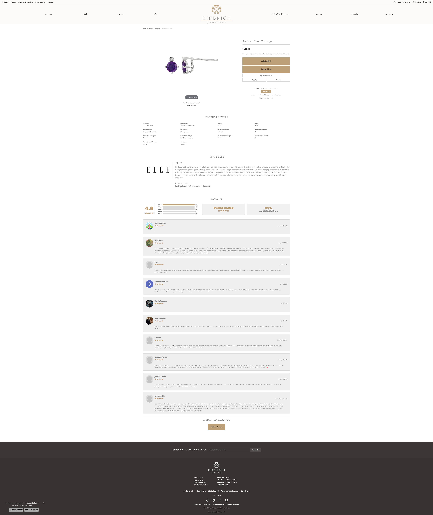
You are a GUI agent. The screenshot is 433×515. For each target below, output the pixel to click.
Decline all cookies (16, 510)
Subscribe (255, 450)
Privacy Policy (207, 504)
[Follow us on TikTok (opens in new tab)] (207, 500)
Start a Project (213, 491)
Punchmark (220, 512)
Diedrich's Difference (280, 14)
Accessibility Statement (232, 504)
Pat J (156, 262)
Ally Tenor (159, 240)
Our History (245, 491)
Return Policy (197, 504)
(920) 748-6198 (192, 105)
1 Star (160, 214)
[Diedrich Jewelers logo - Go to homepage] (216, 14)
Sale (155, 14)
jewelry (151, 28)
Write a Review (216, 427)
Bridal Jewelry (189, 491)
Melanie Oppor (161, 357)
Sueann (158, 337)
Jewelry (120, 14)
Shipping (254, 80)
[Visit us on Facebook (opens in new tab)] (220, 500)
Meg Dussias (160, 318)
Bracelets (207, 186)
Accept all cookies (31, 510)
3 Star (160, 209)
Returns (278, 80)
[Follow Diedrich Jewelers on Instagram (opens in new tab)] (226, 500)
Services (389, 14)
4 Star (160, 207)
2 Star (160, 211)
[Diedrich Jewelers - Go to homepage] (216, 467)
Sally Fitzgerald (161, 281)
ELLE (219, 125)
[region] (192, 66)
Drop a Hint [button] (266, 69)
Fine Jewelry (201, 491)
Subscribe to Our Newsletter (189, 449)
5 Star (160, 205)
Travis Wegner (161, 301)
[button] (397, 2)
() (196, 205)
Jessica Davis (160, 376)
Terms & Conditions (218, 504)
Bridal (84, 14)
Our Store (320, 14)
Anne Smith (160, 396)
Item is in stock (266, 91)
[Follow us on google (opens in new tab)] (214, 500)
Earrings (157, 28)
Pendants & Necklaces (191, 186)
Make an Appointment (229, 491)
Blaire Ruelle (160, 223)
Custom (48, 14)
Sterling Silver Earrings (187, 125)
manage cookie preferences (22, 505)
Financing (354, 14)
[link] (9, 2)
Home (144, 28)
